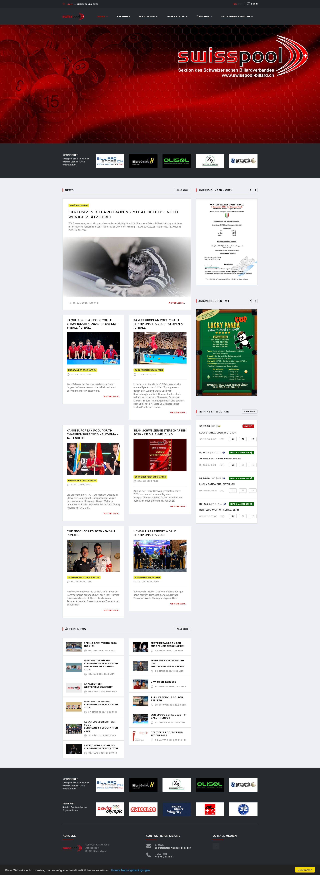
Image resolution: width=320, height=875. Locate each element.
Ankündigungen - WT (213, 301)
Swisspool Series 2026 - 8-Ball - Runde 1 (169, 716)
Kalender (123, 16)
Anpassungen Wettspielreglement (98, 685)
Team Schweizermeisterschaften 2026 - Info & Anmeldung (160, 432)
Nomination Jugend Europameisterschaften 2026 (101, 704)
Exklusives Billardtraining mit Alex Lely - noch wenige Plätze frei (123, 214)
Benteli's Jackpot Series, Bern (219, 510)
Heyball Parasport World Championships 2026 (155, 533)
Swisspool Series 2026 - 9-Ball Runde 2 (91, 533)
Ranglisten (146, 16)
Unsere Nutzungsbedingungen (130, 870)
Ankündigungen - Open (215, 190)
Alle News (182, 190)
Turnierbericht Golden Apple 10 (167, 699)
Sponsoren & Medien (235, 16)
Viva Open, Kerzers (163, 682)
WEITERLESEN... (112, 396)
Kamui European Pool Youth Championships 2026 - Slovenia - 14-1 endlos (92, 434)
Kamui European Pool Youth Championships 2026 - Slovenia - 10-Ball (159, 324)
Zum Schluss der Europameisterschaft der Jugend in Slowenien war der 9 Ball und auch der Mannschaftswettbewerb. (91, 387)
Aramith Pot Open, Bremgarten (220, 458)
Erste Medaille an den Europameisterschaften (168, 644)
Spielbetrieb (175, 16)
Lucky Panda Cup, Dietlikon (217, 484)
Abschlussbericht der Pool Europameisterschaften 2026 (101, 726)
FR (241, 4)
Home (101, 16)
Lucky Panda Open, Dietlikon (217, 432)
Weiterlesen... (177, 302)
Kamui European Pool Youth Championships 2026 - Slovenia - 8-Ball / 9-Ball (92, 324)
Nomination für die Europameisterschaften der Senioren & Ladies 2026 (101, 665)
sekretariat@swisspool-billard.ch (173, 847)
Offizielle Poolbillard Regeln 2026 (167, 734)
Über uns (203, 16)
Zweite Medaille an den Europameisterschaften (101, 747)
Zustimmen (305, 870)
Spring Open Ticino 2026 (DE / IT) (100, 644)
